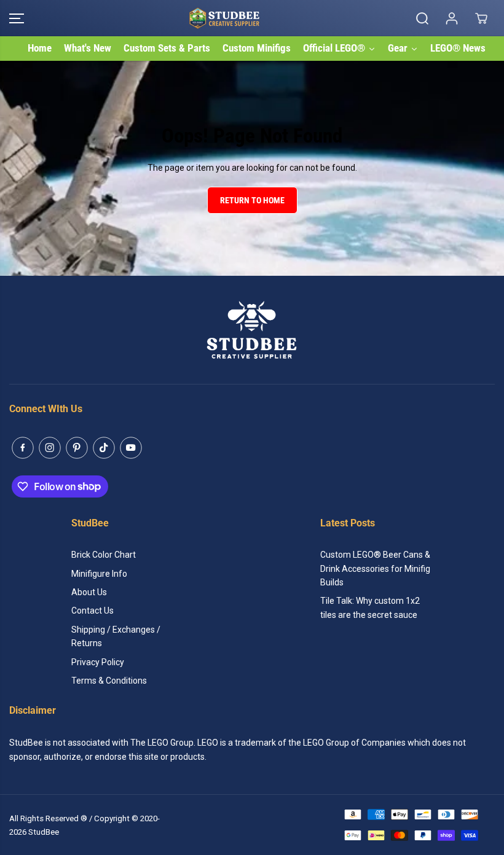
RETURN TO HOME (252, 200)
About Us (89, 592)
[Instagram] (49, 447)
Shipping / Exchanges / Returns (115, 636)
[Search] (422, 18)
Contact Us (92, 610)
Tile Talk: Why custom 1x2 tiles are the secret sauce (370, 607)
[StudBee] (248, 18)
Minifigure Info (99, 574)
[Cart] (481, 18)
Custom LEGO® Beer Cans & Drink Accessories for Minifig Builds (375, 568)
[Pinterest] (76, 447)
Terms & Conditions (109, 680)
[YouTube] (130, 447)
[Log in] (451, 18)
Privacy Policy (97, 662)
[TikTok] (103, 447)
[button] (16, 18)
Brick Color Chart (103, 555)
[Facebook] (22, 447)
